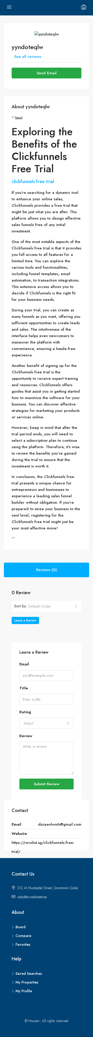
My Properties (27, 982)
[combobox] (53, 606)
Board (21, 927)
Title (23, 688)
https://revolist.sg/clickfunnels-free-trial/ (43, 847)
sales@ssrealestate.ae (32, 896)
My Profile (24, 991)
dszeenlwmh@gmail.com (59, 824)
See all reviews (27, 56)
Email (24, 664)
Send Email (47, 73)
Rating (25, 712)
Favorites (23, 944)
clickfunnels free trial (33, 181)
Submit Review (46, 784)
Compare (23, 935)
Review (25, 736)
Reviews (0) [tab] (46, 570)
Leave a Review (25, 620)
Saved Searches (29, 973)
